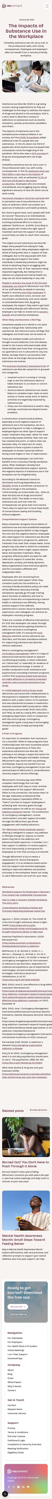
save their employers (32, 292)
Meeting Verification (18, 1448)
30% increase (39, 153)
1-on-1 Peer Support (17, 1354)
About (11, 1370)
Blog (10, 1374)
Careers (12, 1390)
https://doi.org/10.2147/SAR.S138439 (21, 980)
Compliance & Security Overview (24, 1444)
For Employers (15, 1342)
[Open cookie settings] (5, 1494)
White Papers (14, 1382)
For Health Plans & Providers (22, 1346)
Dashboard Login (16, 1440)
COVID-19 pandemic (29, 137)
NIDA (4, 228)
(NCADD (6, 486)
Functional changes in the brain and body (23, 198)
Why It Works (14, 1386)
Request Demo (15, 1409)
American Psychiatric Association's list (26, 366)
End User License (16, 1436)
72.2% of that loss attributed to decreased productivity (24, 180)
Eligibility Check (16, 1452)
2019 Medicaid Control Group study (24, 690)
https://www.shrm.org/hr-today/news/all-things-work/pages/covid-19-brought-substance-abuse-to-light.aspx (25, 928)
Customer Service (17, 1413)
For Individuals (15, 1338)
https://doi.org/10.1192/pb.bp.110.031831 (22, 1063)
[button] (47, 6)
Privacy (11, 1428)
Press (10, 1378)
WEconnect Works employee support (25, 829)
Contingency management (15, 653)
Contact (12, 1405)
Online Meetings (16, 1350)
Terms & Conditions (18, 1432)
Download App (15, 1358)
